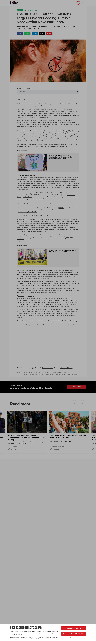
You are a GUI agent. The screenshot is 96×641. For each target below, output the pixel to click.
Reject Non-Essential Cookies (73, 634)
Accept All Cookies (74, 628)
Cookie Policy (73, 637)
